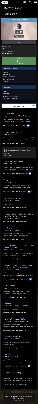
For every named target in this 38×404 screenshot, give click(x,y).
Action (17, 288)
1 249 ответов (22, 384)
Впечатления (8, 303)
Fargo (9, 150)
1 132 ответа (21, 125)
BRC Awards (19, 250)
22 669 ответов (22, 207)
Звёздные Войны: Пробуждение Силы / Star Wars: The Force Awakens (19, 215)
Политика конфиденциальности (21, 396)
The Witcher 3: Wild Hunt (12, 198)
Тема (6, 396)
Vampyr (6, 180)
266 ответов (22, 330)
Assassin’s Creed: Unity (12, 373)
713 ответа (22, 297)
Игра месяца (8, 354)
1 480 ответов (22, 173)
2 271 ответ (21, 239)
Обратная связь (18, 398)
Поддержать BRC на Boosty (19, 19)
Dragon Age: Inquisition (22, 305)
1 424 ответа (22, 366)
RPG (16, 134)
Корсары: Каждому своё (13, 132)
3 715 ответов (22, 221)
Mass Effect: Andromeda (23, 116)
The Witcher (8, 228)
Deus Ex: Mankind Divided (13, 161)
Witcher (17, 200)
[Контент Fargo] (19, 42)
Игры (16, 356)
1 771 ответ (21, 143)
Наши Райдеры (9, 114)
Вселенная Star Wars (22, 321)
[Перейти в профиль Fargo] (5, 150)
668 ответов (22, 192)
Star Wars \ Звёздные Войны (14, 319)
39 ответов (22, 259)
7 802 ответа (22, 312)
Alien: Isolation (9, 286)
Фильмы (17, 218)
